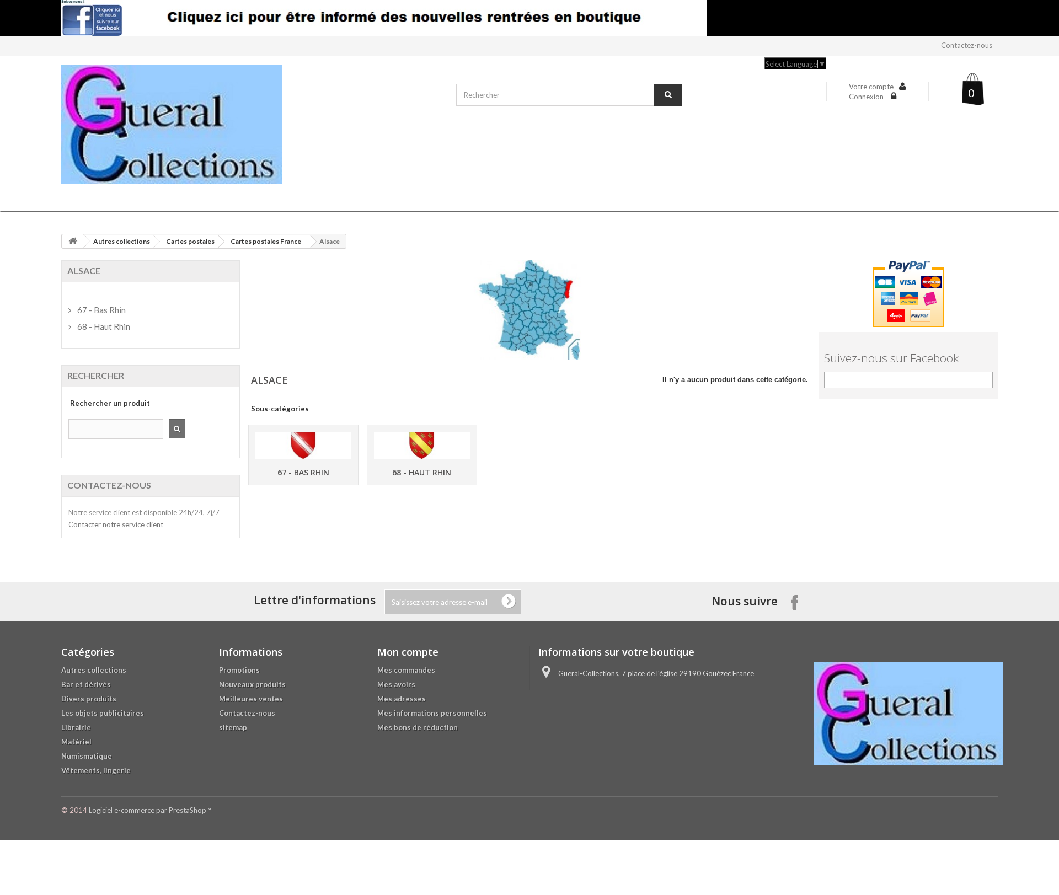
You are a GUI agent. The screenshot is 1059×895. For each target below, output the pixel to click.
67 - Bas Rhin (303, 472)
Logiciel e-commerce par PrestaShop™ (150, 810)
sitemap (233, 727)
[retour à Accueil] (72, 241)
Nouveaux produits (252, 684)
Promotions (239, 670)
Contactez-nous (966, 45)
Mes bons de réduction (417, 727)
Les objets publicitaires (102, 713)
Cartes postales (190, 241)
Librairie (76, 727)
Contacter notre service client (115, 524)
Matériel (76, 741)
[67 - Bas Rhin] (303, 445)
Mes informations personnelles (432, 713)
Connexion (867, 96)
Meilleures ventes (251, 698)
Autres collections (121, 241)
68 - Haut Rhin (421, 472)
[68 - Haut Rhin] (422, 445)
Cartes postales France (266, 241)
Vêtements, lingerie (96, 770)
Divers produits (88, 698)
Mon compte (407, 651)
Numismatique (86, 756)
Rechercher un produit (110, 403)
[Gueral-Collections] (253, 124)
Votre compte (871, 86)
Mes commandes (406, 670)
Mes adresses (401, 698)
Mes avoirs (396, 684)
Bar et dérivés (86, 684)
